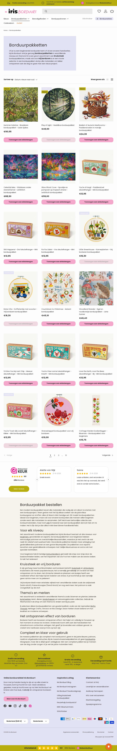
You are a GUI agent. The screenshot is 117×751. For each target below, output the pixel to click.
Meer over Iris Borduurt (16, 699)
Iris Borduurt (12, 732)
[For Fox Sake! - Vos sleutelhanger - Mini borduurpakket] (58, 229)
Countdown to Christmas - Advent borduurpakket (56, 310)
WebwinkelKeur (40, 663)
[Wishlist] (99, 11)
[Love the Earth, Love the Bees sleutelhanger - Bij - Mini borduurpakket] (96, 350)
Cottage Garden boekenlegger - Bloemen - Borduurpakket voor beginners (93, 433)
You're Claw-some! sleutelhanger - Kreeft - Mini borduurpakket (56, 372)
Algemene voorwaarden (71, 732)
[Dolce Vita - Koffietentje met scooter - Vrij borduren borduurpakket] (21, 288)
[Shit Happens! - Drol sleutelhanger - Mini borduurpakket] (21, 229)
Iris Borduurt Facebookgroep (69, 691)
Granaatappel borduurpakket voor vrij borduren (57, 432)
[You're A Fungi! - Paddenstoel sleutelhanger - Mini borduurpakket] (96, 167)
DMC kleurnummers (65, 707)
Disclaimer (100, 732)
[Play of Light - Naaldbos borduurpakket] (58, 104)
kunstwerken (25, 599)
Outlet (19, 23)
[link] (26, 455)
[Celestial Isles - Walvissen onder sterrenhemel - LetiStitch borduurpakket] (21, 167)
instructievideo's (53, 554)
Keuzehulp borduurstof (66, 702)
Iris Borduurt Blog (64, 682)
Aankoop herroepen (94, 691)
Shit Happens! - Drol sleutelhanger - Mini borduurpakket (21, 250)
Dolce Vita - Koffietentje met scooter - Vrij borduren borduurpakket (20, 310)
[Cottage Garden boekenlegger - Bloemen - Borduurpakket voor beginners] (96, 410)
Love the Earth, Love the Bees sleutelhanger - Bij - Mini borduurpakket (95, 372)
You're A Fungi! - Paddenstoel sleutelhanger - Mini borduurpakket (94, 188)
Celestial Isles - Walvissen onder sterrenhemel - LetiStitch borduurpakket (17, 190)
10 (66, 455)
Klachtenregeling (93, 700)
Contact (110, 732)
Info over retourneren (95, 695)
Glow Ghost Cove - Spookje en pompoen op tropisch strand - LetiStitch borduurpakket (54, 190)
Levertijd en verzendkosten (97, 686)
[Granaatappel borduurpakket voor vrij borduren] (58, 410)
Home (5, 30)
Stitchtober (87, 18)
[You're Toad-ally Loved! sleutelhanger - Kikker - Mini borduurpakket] (21, 410)
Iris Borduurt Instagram (66, 686)
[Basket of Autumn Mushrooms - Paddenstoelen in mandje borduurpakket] (96, 104)
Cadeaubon (9, 23)
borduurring (90, 639)
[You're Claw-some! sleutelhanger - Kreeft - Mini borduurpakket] (58, 350)
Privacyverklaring (88, 732)
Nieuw (6, 19)
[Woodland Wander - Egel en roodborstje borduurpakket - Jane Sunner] (96, 288)
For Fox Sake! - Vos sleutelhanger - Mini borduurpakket (57, 250)
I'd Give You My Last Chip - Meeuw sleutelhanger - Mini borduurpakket (18, 372)
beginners (24, 537)
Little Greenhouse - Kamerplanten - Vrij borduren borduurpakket (96, 250)
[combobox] (67, 11)
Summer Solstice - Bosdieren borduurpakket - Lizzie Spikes (16, 126)
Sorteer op (8, 79)
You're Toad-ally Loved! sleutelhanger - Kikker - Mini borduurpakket (20, 432)
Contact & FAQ (92, 682)
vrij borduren (88, 568)
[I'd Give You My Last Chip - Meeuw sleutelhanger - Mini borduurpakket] (21, 350)
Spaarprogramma (93, 704)
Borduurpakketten (15, 30)
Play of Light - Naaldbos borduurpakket (57, 125)
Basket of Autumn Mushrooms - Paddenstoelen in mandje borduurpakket (92, 127)
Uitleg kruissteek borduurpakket (64, 696)
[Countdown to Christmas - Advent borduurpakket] (58, 288)
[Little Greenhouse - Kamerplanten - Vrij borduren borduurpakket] (96, 229)
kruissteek (76, 568)
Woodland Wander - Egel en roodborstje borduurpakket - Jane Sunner (93, 311)
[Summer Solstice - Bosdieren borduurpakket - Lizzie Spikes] (21, 104)
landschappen (49, 599)
